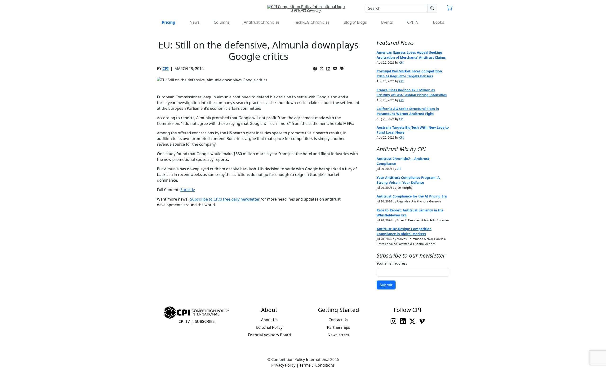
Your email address (392, 263)
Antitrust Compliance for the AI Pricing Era (412, 196)
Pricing (168, 22)
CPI (165, 68)
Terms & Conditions (317, 365)
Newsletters (338, 334)
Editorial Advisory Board (269, 334)
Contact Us (338, 319)
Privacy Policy (283, 365)
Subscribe (205, 321)
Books (438, 22)
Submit (386, 285)
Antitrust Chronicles (262, 22)
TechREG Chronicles (312, 22)
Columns (222, 22)
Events (387, 22)
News (195, 22)
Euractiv (187, 189)
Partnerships (338, 327)
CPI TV (413, 22)
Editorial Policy (269, 327)
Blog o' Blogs (355, 22)
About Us (269, 319)
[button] (450, 8)
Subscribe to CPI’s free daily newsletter (225, 199)
